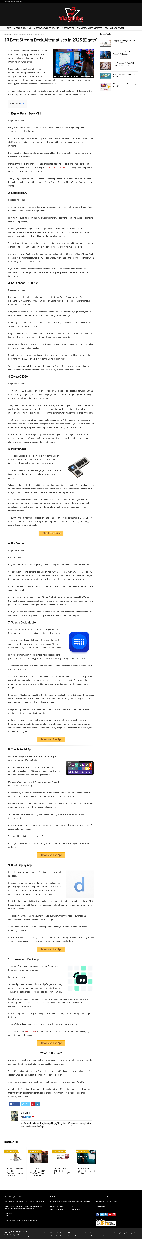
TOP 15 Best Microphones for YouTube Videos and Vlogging (37, 1172)
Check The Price (52, 533)
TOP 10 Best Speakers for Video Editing (86, 1171)
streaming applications (58, 167)
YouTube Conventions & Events (13, 1)
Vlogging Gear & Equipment (46, 28)
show (22, 104)
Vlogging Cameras (22, 28)
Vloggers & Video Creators (89, 28)
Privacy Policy (76, 1209)
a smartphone (31, 1031)
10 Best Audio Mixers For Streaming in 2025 (62, 1171)
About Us (8, 1215)
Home (8, 28)
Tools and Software (114, 28)
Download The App (51, 739)
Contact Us (8, 1213)
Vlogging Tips (68, 28)
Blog (10, 34)
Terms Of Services (56, 1209)
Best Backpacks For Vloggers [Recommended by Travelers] (15, 1172)
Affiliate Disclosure (56, 1206)
